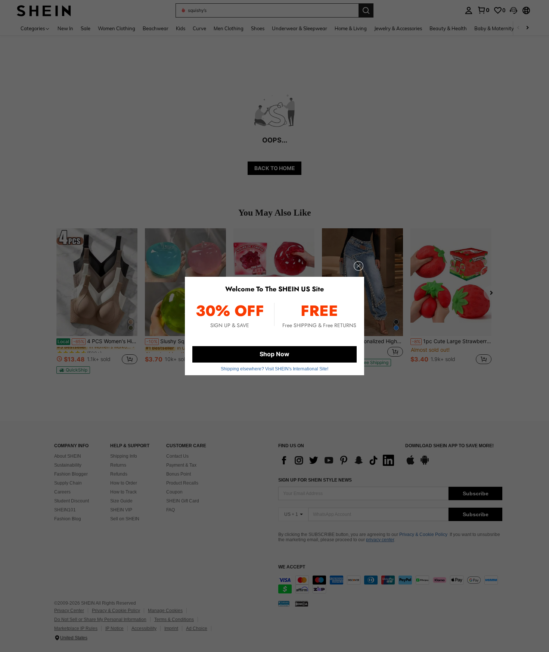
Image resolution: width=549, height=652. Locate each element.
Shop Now (274, 354)
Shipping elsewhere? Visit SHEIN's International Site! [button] (274, 369)
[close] (358, 266)
